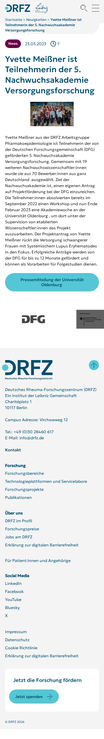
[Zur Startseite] (27, 370)
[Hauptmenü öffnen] (95, 8)
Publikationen (18, 497)
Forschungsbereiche (24, 473)
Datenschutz (17, 639)
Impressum (16, 631)
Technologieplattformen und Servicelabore (46, 481)
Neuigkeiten (36, 19)
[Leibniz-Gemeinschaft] (41, 8)
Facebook (14, 591)
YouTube (13, 599)
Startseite (13, 19)
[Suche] (84, 8)
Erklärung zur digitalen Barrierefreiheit (42, 544)
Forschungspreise (22, 528)
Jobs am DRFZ (18, 536)
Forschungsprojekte (24, 489)
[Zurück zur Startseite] (17, 8)
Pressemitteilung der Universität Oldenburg (52, 282)
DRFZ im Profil (18, 520)
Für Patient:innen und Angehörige (38, 560)
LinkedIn (13, 583)
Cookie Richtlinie (21, 647)
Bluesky (12, 607)
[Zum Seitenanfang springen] (94, 365)
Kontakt (13, 449)
